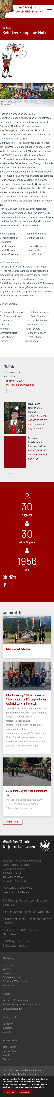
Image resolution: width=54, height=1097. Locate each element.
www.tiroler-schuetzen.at (16, 892)
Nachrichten (9, 1050)
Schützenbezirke (11, 977)
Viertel (6, 968)
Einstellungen (15, 1084)
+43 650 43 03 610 (37, 416)
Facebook (8, 1023)
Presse (6, 1059)
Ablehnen (25, 1092)
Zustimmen (10, 1092)
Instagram (8, 1027)
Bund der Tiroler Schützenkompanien (22, 1069)
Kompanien (9, 985)
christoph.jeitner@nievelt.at (19, 384)
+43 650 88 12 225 (13, 380)
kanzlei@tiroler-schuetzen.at (18, 887)
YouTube (7, 1031)
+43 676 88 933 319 (37, 420)
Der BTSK (8, 964)
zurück (9, 473)
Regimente (8, 973)
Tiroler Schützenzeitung (15, 1000)
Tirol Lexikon (9, 1046)
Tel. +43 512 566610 (13, 877)
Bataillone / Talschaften (15, 981)
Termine (7, 1055)
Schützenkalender (12, 1008)
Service (33, 1074)
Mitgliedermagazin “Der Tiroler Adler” (22, 1004)
